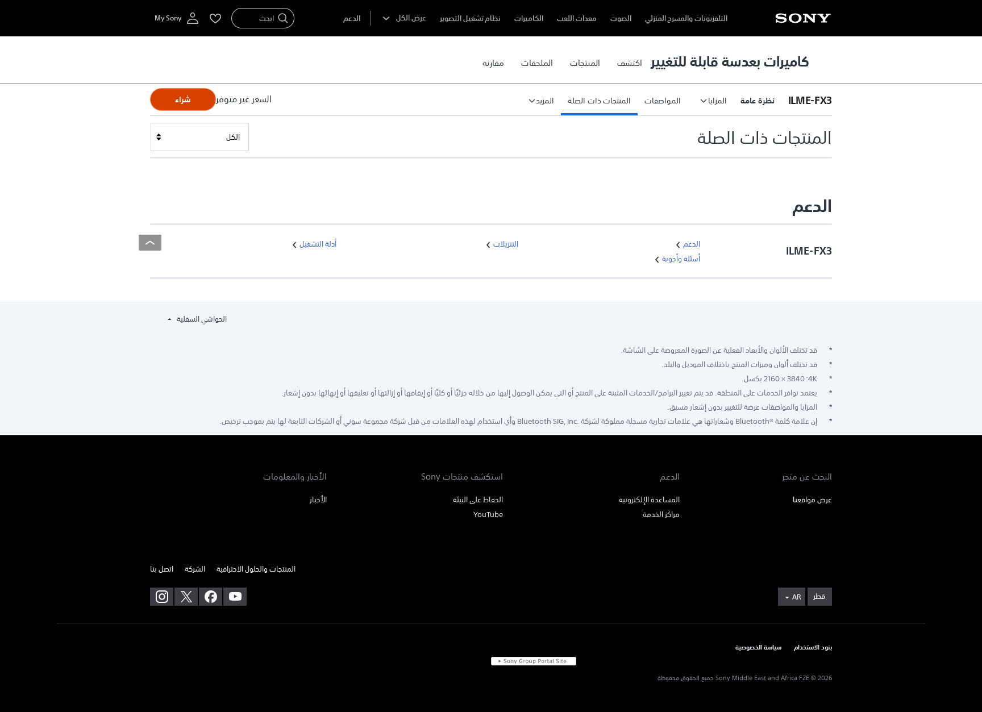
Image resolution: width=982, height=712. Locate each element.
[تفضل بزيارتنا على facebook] (210, 597)
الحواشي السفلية (201, 319)
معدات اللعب (577, 18)
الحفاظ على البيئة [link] (478, 499)
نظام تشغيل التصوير (470, 18)
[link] (630, 62)
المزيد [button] (545, 101)
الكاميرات (528, 18)
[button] (806, 99)
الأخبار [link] (318, 499)
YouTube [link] (488, 514)
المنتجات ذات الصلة (599, 101)
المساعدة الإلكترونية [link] (649, 499)
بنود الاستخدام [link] (813, 648)
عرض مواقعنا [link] (812, 499)
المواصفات (662, 101)
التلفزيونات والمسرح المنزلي (686, 18)
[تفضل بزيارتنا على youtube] (235, 597)
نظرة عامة (757, 101)
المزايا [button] (717, 101)
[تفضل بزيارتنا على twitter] (186, 597)
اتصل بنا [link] (161, 569)
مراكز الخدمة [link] (661, 514)
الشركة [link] (195, 569)
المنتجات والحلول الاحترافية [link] (256, 569)
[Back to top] (150, 243)
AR (796, 597)
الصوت (620, 18)
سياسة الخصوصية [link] (758, 648)
